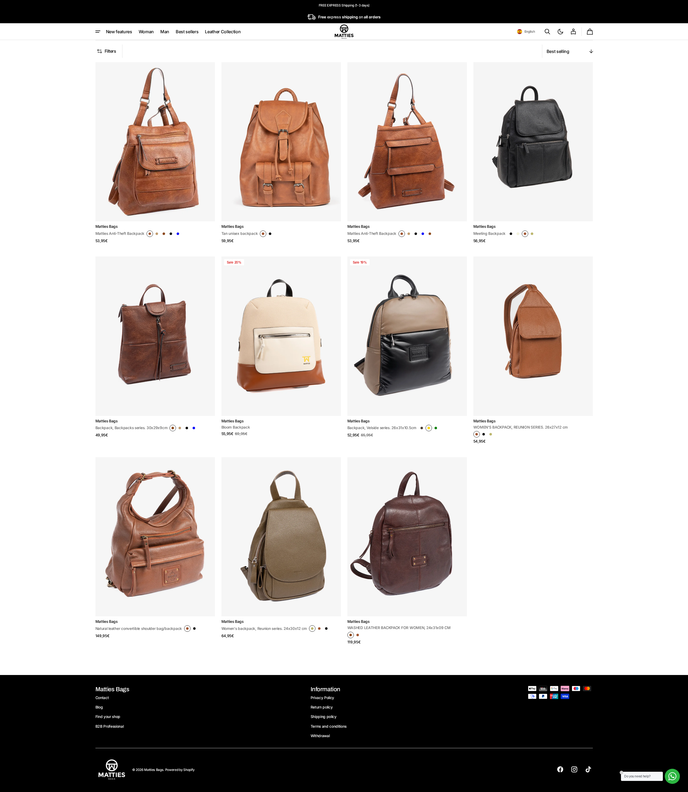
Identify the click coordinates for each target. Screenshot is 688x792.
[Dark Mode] (560, 32)
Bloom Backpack (235, 427)
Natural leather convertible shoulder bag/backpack (138, 628)
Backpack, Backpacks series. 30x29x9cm (131, 428)
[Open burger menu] (98, 32)
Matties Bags (153, 770)
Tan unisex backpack (239, 233)
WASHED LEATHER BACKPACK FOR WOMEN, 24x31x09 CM (399, 628)
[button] (526, 32)
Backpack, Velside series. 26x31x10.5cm (382, 428)
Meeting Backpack (489, 233)
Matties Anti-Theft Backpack (120, 233)
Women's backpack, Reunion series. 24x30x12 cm (264, 628)
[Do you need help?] (672, 776)
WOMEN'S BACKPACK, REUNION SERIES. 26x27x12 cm (520, 427)
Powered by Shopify (180, 770)
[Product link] (155, 152)
